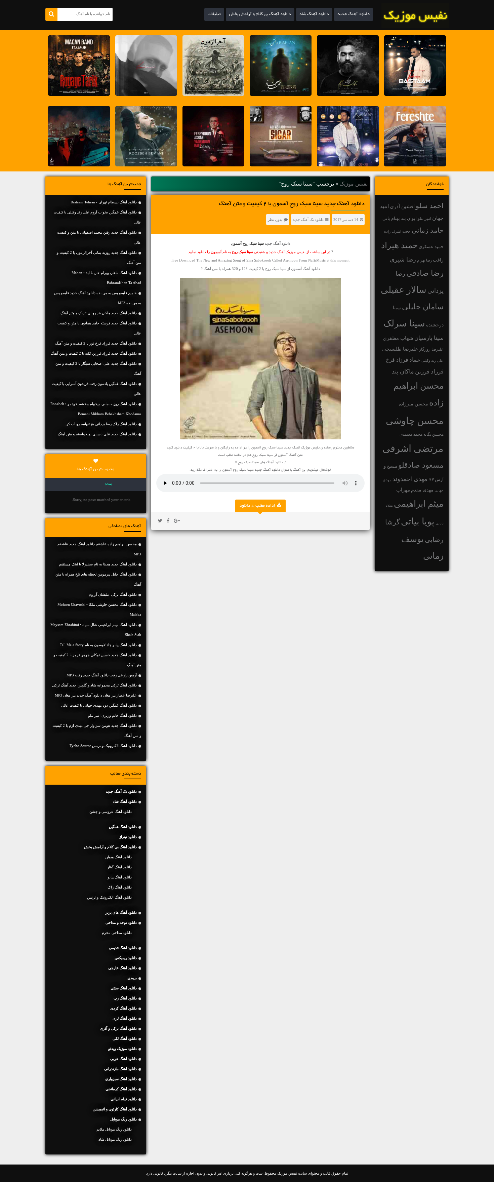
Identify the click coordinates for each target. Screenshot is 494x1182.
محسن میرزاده (413, 403)
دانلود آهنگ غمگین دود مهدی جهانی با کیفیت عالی (99, 705)
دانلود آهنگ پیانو (120, 877)
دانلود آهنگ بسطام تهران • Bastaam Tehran (104, 202)
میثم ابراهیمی (419, 504)
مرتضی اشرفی (413, 448)
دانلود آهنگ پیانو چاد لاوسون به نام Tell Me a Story (98, 645)
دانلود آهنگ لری (125, 1018)
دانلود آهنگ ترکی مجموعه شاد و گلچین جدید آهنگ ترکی (94, 685)
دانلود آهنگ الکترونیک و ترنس (109, 897)
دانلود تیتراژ (128, 837)
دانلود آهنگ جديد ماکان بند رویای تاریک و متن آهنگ (98, 313)
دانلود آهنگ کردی (123, 1008)
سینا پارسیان (429, 338)
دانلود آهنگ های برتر (121, 912)
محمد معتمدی (411, 434)
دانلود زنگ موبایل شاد (115, 1139)
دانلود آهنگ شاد (314, 14)
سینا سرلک (404, 323)
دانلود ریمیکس (126, 958)
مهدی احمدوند (410, 479)
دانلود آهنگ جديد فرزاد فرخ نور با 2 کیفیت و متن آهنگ (96, 343)
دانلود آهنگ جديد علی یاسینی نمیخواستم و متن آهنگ (97, 434)
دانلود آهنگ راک (120, 887)
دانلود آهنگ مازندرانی (120, 1069)
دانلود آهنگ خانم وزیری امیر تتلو (112, 715)
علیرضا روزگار (431, 349)
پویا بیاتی (418, 521)
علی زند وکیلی (432, 360)
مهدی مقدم (422, 489)
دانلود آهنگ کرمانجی (121, 1089)
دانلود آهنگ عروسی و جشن (110, 812)
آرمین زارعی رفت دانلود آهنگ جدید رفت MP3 (102, 675)
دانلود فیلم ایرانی (124, 1099)
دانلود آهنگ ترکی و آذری (118, 1028)
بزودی (132, 978)
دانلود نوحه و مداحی (121, 922)
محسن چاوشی (415, 421)
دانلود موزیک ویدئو (122, 1049)
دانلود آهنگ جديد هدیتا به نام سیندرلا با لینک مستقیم (98, 564)
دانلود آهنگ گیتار (119, 867)
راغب (438, 260)
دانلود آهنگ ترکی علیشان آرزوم (113, 594)
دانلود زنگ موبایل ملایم (114, 1129)
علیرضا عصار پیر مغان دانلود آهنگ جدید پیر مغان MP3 (96, 695)
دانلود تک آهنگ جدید (308, 220)
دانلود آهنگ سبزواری (121, 1079)
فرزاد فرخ (397, 360)
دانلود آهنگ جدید (353, 14)
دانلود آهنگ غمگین (123, 827)
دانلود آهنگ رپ (125, 998)
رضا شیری (403, 259)
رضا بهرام (424, 260)
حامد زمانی (428, 230)
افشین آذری (402, 206)
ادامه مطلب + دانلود (257, 506)
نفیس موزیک (353, 184)
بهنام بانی (391, 218)
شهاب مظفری (398, 338)
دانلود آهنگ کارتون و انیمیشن (115, 1109)
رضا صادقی (425, 273)
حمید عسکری (431, 246)
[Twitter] (160, 521)
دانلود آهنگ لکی (125, 1038)
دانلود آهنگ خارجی (122, 968)
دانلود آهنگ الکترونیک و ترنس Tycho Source (103, 746)
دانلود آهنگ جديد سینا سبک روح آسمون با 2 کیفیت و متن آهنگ (292, 204)
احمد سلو (430, 205)
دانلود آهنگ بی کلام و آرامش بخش (260, 14)
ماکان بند (403, 371)
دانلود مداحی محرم (117, 933)
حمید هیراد (399, 245)
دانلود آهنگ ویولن (118, 857)
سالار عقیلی (403, 290)
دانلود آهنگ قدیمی (123, 948)
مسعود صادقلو (421, 465)
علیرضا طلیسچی (400, 349)
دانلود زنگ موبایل (123, 1119)
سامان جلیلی (423, 307)
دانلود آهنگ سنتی (124, 988)
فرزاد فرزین (429, 371)
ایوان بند (409, 218)
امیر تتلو (424, 218)
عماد (414, 360)
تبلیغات (214, 14)
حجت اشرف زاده (397, 231)
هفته (108, 484)
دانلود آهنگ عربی (123, 1059)
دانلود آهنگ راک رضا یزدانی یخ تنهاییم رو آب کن (101, 424)
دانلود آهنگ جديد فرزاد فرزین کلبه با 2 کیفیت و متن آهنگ (94, 353)
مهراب (403, 489)
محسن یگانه (433, 434)
